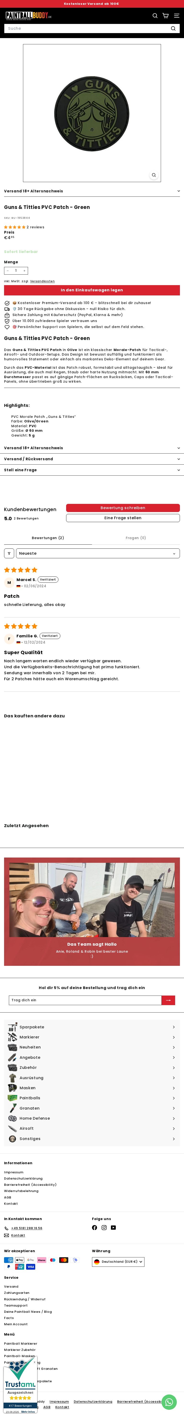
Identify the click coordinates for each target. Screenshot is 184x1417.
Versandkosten (42, 281)
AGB (7, 1197)
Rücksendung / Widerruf (25, 1299)
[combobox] (92, 28)
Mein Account (16, 1324)
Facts (9, 1318)
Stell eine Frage (20, 469)
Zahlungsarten (16, 1292)
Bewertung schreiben (123, 508)
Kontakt (11, 1203)
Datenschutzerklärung (23, 1178)
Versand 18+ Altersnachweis (33, 191)
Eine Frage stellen (122, 518)
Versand (11, 1286)
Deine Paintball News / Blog (28, 1311)
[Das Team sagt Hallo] (92, 900)
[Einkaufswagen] (165, 16)
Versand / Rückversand (28, 458)
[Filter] (9, 553)
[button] (15, 227)
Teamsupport (16, 1305)
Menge (11, 262)
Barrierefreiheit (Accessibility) (30, 1184)
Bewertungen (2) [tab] (48, 538)
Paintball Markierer (20, 1343)
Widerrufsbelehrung (21, 1191)
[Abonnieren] (168, 1000)
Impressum (13, 1172)
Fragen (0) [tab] (136, 538)
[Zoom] (154, 175)
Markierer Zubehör (20, 1350)
